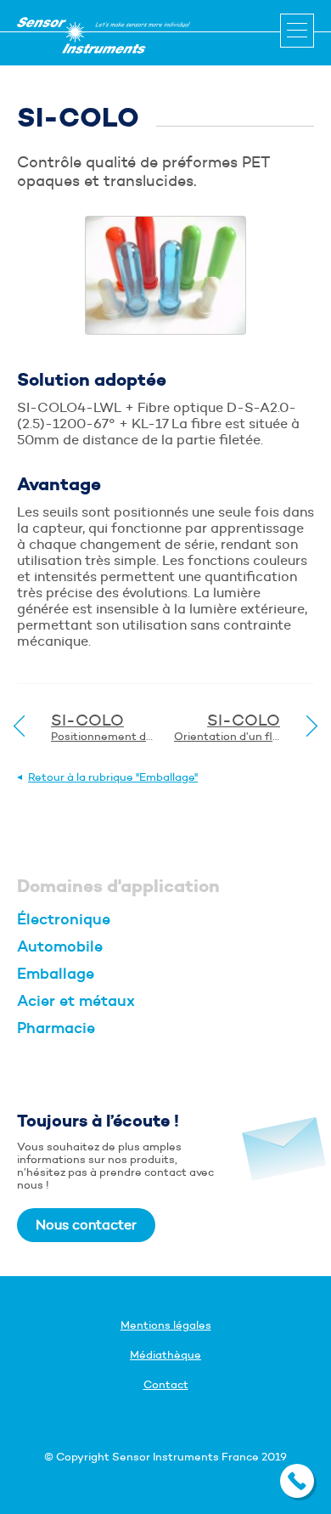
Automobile (60, 946)
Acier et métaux (76, 1000)
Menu (297, 31)
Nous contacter (86, 1225)
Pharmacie (56, 1028)
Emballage (55, 973)
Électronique (63, 919)
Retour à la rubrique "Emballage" (113, 777)
